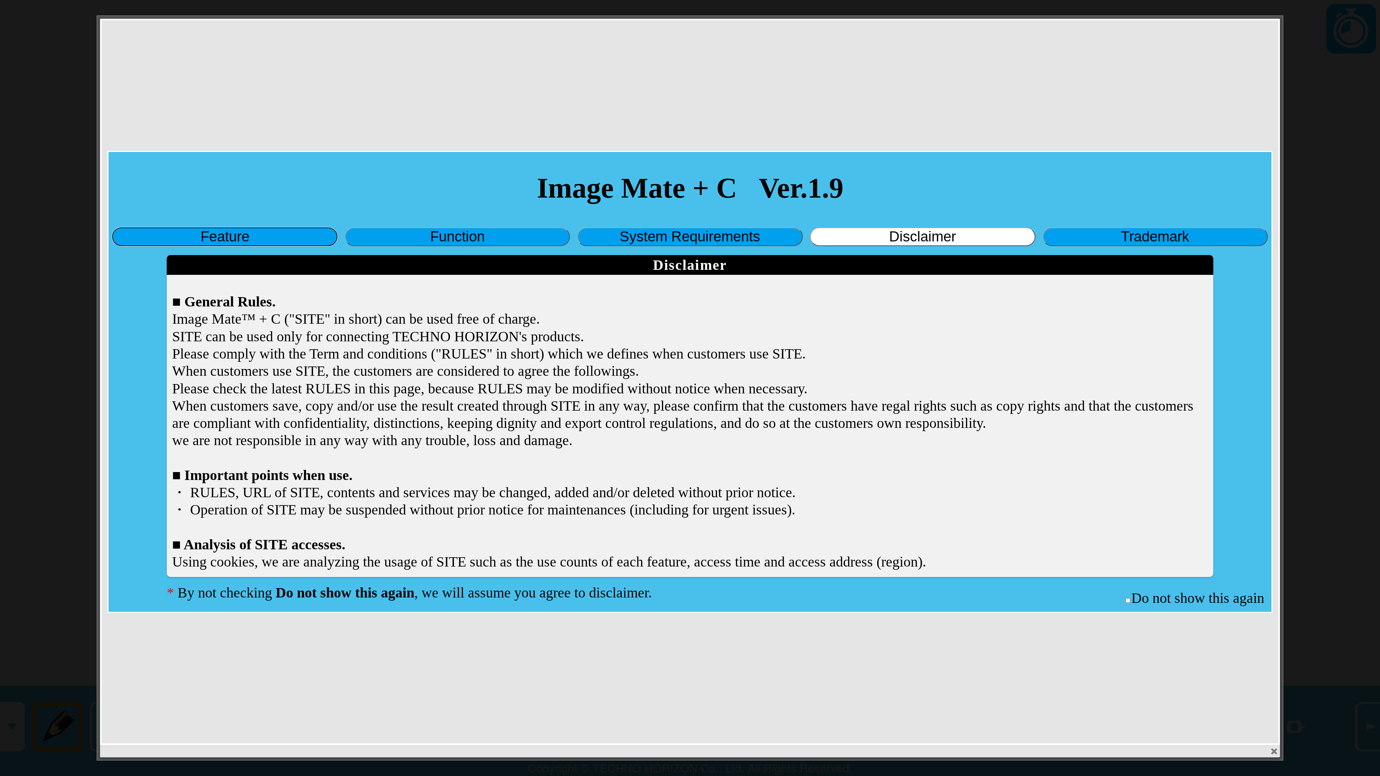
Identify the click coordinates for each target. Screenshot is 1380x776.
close (1274, 751)
